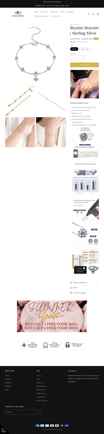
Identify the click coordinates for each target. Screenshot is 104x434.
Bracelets (8, 383)
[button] (89, 14)
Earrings (7, 386)
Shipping (72, 41)
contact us (72, 381)
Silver (74, 49)
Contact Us (40, 383)
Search (39, 375)
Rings (7, 390)
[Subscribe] (39, 412)
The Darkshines (49, 429)
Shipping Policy (42, 386)
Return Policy (41, 390)
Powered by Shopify (58, 429)
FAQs (38, 379)
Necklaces (8, 379)
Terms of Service (42, 400)
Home (7, 375)
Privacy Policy (41, 397)
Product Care (41, 393)
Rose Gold (84, 49)
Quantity (72, 53)
